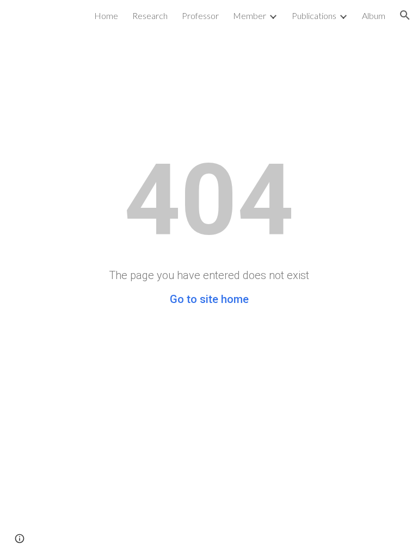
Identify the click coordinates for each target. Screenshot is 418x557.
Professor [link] (200, 15)
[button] (405, 15)
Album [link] (373, 15)
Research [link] (150, 15)
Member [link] (249, 15)
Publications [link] (314, 15)
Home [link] (106, 15)
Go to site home (209, 299)
